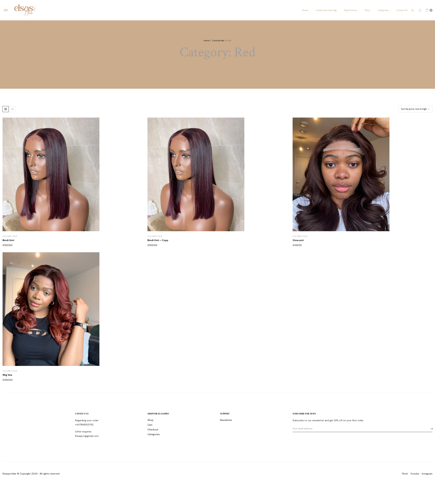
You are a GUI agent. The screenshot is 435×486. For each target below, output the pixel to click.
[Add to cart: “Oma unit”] (428, 138)
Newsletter (226, 420)
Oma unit (298, 240)
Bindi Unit (8, 240)
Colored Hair (218, 40)
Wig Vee (7, 374)
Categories (383, 10)
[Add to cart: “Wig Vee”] (138, 273)
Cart (149, 424)
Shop (367, 10)
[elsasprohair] (24, 10)
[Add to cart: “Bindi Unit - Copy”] (283, 138)
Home (305, 10)
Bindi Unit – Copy (157, 240)
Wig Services (350, 10)
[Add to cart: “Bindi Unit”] (138, 138)
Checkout (152, 429)
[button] (138, 131)
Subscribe (430, 428)
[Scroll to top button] (427, 478)
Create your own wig (326, 10)
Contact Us (402, 10)
